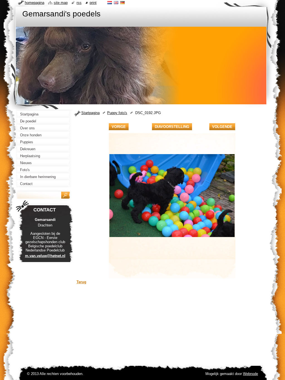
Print (93, 3)
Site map (61, 3)
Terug (81, 282)
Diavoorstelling (172, 127)
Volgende (222, 127)
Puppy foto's (117, 113)
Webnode (250, 374)
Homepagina (34, 3)
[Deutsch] (122, 2)
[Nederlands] (109, 2)
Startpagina (90, 113)
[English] (116, 2)
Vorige (119, 127)
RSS (79, 3)
